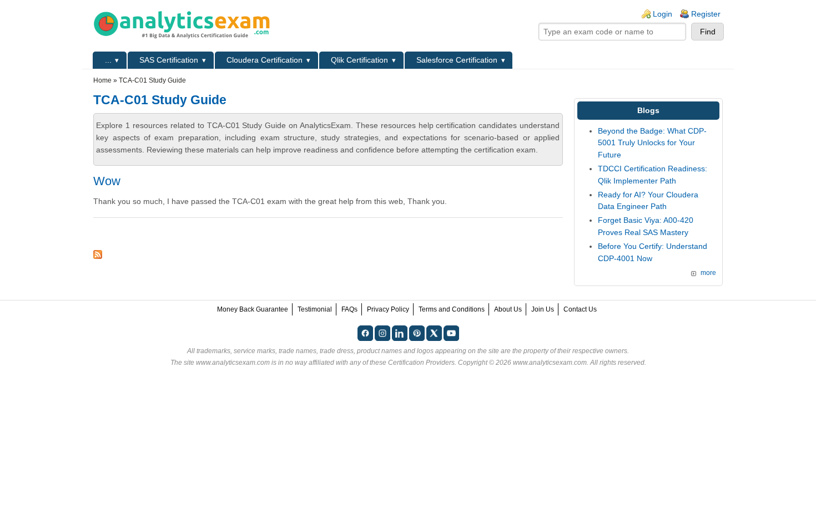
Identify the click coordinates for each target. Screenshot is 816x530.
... (108, 59)
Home (102, 80)
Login (662, 13)
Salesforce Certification (456, 59)
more (708, 272)
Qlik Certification (359, 59)
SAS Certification (168, 59)
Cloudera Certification (264, 59)
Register (706, 13)
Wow (106, 181)
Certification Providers (421, 362)
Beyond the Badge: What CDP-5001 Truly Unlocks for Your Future (652, 142)
